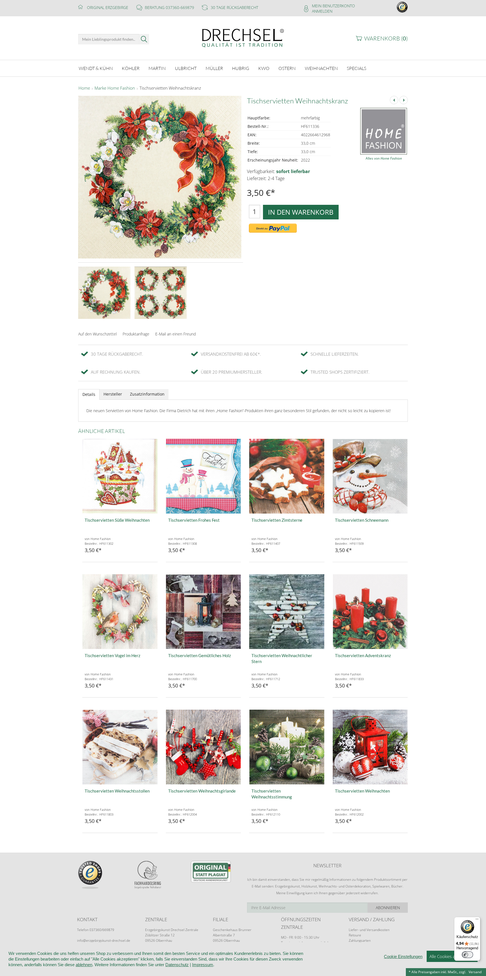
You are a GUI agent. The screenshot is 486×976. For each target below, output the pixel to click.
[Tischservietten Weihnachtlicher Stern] (286, 611)
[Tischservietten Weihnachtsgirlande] (203, 747)
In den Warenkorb (301, 212)
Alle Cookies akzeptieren (452, 956)
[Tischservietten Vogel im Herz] (120, 611)
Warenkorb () (386, 38)
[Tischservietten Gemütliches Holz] (203, 611)
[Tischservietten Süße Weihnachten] (120, 476)
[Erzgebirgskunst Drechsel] (243, 37)
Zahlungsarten (360, 940)
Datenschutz (177, 964)
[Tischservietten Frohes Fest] (203, 476)
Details (88, 394)
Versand (475, 972)
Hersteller (113, 394)
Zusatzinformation (147, 394)
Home (84, 88)
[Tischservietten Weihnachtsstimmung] (286, 747)
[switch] (467, 954)
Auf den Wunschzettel (97, 334)
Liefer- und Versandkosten (369, 929)
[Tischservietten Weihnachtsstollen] (120, 747)
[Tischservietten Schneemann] (370, 476)
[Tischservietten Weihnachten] (370, 747)
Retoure (355, 935)
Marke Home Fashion (114, 88)
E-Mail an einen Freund (175, 334)
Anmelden (322, 11)
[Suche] (144, 39)
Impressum (202, 964)
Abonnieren (388, 907)
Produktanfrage (136, 334)
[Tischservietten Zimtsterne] (286, 476)
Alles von (384, 158)
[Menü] (477, 920)
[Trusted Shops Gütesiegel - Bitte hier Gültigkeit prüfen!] (402, 6)
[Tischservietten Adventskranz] (370, 611)
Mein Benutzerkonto (333, 5)
